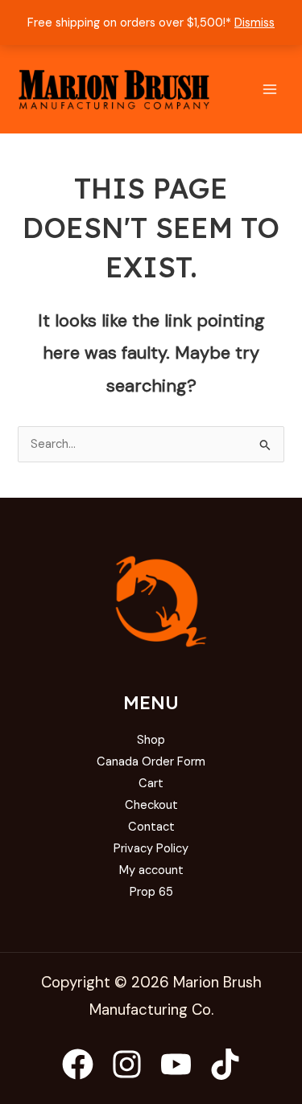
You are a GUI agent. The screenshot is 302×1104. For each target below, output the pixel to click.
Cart (151, 783)
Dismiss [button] (254, 23)
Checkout (151, 805)
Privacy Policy (151, 848)
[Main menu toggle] (270, 89)
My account (151, 870)
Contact (151, 827)
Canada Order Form (151, 762)
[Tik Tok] (225, 1064)
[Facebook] (77, 1064)
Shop (151, 740)
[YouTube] (176, 1064)
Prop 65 (151, 892)
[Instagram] (127, 1064)
